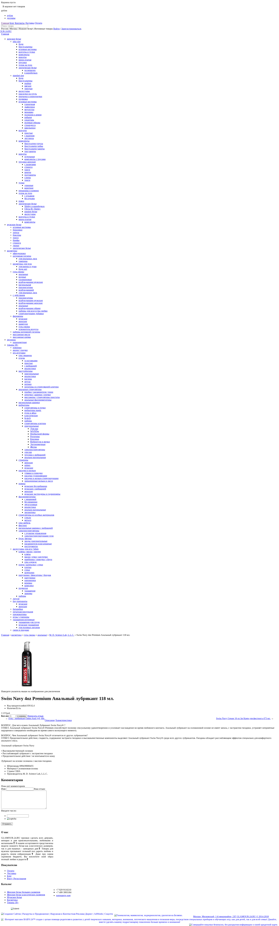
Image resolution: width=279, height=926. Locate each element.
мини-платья (25, 60)
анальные (23, 274)
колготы (23, 130)
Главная (5, 23)
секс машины (25, 355)
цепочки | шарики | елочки (37, 394)
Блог (12, 23)
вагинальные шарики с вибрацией (36, 528)
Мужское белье (14, 897)
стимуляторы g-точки (35, 407)
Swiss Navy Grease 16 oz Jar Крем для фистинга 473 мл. (243, 718)
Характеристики (63, 720)
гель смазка (18, 271)
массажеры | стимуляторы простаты (42, 397)
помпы (22, 483)
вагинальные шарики (29, 402)
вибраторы (24, 405)
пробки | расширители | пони (38, 392)
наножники (30, 580)
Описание (50, 720)
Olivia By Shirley (32, 209)
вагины (28, 379)
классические (31, 415)
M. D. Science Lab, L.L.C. (61, 635)
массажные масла (21, 334)
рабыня (28, 117)
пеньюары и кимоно (29, 190)
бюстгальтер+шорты (34, 149)
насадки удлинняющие (35, 475)
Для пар (34, 428)
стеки (27, 570)
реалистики (30, 368)
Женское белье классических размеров (26, 894)
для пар (28, 452)
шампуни (23, 324)
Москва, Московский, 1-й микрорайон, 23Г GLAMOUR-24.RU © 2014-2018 (231, 916)
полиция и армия (32, 114)
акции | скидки (20, 350)
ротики (28, 384)
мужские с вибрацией (35, 489)
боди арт (23, 269)
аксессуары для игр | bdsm (26, 549)
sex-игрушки (19, 353)
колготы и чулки (27, 52)
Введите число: (8, 810)
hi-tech (27, 418)
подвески (23, 588)
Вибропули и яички (40, 441)
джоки (16, 245)
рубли (10, 15)
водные (22, 277)
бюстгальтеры (25, 46)
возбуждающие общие (30, 308)
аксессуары (24, 91)
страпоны (23, 460)
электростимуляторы (34, 449)
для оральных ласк (28, 258)
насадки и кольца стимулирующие (41, 478)
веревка (28, 583)
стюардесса (30, 125)
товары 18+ (12, 345)
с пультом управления (35, 533)
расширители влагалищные (38, 543)
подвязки (23, 99)
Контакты (20, 23)
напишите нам (63, 895)
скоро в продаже (21, 630)
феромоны (18, 316)
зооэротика (29, 512)
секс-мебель (24, 523)
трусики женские (27, 162)
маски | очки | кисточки (36, 557)
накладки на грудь (28, 94)
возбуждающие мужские (31, 282)
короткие (28, 188)
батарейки (18, 609)
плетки (27, 567)
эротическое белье (28, 67)
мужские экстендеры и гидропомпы (42, 494)
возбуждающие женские (31, 303)
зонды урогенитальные (35, 541)
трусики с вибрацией (34, 455)
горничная (29, 104)
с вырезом (29, 135)
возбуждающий (26, 290)
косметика (12, 251)
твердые (28, 88)
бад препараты (20, 601)
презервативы (20, 614)
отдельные (29, 156)
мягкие (27, 86)
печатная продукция (23, 612)
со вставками (30, 360)
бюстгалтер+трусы (33, 143)
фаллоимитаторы (27, 496)
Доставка (29, 23)
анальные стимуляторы (30, 389)
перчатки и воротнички (30, 96)
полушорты (30, 175)
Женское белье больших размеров (23, 892)
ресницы (11, 339)
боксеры (17, 235)
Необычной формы (39, 434)
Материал (12, 768)
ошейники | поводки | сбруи (38, 559)
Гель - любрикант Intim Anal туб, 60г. (26, 718)
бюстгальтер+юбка (33, 146)
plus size (17, 41)
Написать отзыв (35, 716)
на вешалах (30, 70)
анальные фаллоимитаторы (37, 400)
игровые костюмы (28, 49)
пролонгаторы (26, 287)
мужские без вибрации (35, 486)
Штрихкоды (13, 766)
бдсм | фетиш (25, 538)
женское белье (14, 39)
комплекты (24, 54)
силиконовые (25, 279)
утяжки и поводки (33, 473)
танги (27, 169)
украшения (29, 591)
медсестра (29, 109)
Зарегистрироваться (71, 28)
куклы (22, 358)
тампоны (23, 261)
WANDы (34, 431)
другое (16, 598)
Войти (56, 28)
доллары (11, 18)
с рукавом (29, 196)
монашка (28, 112)
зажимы (28, 593)
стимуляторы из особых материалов (36, 515)
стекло (27, 517)
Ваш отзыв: (39, 789)
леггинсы (29, 138)
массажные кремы (22, 337)
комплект (29, 585)
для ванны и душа (27, 266)
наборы (28, 421)
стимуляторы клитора (35, 423)
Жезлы (33, 447)
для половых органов (29, 627)
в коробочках (30, 73)
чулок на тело (25, 65)
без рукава (29, 198)
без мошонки (30, 502)
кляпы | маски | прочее (30, 551)
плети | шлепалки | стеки (31, 564)
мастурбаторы (26, 371)
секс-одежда (30, 562)
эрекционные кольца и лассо (38, 481)
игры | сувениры (21, 617)
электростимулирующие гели (39, 536)
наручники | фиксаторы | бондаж (35, 575)
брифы (16, 240)
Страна (10, 771)
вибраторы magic (32, 410)
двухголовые (30, 504)
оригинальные (31, 373)
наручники (29, 577)
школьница (29, 128)
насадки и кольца (27, 470)
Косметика (12, 900)
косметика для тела (22, 264)
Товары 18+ (13, 902)
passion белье (30, 211)
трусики (23, 62)
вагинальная (25, 285)
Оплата (38, 23)
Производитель (14, 774)
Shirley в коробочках (34, 206)
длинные (28, 185)
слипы (27, 177)
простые (28, 133)
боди (21, 44)
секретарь (29, 120)
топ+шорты (30, 151)
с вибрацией (30, 366)
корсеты (23, 57)
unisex (27, 465)
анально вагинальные (35, 457)
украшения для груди (29, 622)
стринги (28, 167)
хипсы (16, 232)
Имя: (3, 789)
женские (23, 321)
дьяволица (29, 107)
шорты (27, 172)
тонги (27, 180)
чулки (21, 183)
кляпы (27, 554)
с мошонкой (30, 499)
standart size (18, 75)
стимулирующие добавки (31, 313)
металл (27, 520)
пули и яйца (30, 413)
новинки (17, 347)
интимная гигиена (22, 256)
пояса (21, 201)
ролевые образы (32, 122)
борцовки (17, 230)
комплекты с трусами (35, 159)
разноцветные (20, 342)
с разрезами (30, 164)
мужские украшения (29, 625)
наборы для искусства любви (33, 311)
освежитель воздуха (28, 329)
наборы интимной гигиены (26, 332)
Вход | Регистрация (16, 878)
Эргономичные (37, 444)
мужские (23, 319)
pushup (27, 83)
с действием (19, 295)
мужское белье (14, 224)
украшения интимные (24, 619)
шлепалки (29, 572)
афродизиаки (19, 253)
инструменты (31, 546)
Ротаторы (35, 436)
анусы (27, 381)
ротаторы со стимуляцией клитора (41, 387)
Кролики (34, 439)
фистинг (23, 525)
